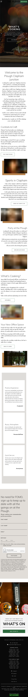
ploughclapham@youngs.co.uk (15, 644)
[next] (26, 33)
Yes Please (14, 555)
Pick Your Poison (7, 154)
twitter (14, 676)
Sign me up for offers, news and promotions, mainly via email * (14, 544)
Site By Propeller (14, 693)
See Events (14, 631)
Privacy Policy (14, 679)
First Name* (4, 519)
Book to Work (8, 346)
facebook (15, 673)
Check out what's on (19, 203)
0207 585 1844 (15, 642)
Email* (2, 531)
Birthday (3, 537)
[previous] (1, 33)
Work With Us (14, 681)
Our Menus (14, 39)
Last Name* (4, 525)
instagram (15, 671)
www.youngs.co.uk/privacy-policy (7, 567)
